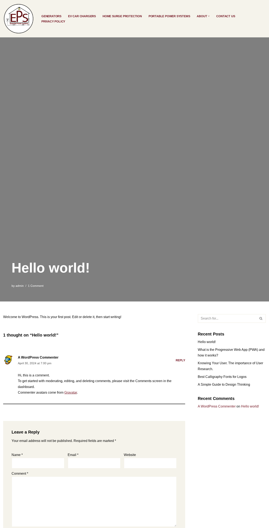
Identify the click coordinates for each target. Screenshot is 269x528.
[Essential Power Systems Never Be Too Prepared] (18, 19)
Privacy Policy (53, 21)
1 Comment (36, 285)
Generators (51, 16)
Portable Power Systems (169, 16)
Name (17, 455)
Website (130, 455)
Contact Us (225, 16)
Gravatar (70, 392)
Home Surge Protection (122, 16)
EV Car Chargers (82, 16)
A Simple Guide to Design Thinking (224, 384)
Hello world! (207, 342)
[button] (209, 16)
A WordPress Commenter (38, 357)
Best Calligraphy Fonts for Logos (222, 377)
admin (20, 285)
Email (73, 455)
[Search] (261, 318)
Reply (180, 360)
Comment (20, 473)
